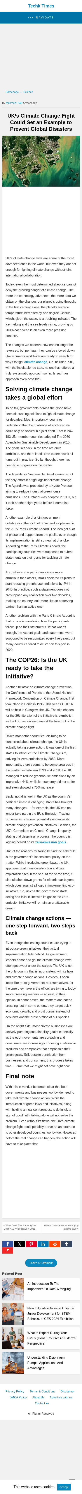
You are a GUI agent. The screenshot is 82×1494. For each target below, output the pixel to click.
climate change (35, 362)
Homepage (12, 92)
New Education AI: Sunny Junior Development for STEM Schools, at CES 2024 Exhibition (50, 1313)
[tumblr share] (66, 1246)
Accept (63, 1487)
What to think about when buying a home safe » (61, 1227)
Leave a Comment (41, 1263)
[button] (41, 18)
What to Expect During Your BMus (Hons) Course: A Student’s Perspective (51, 1338)
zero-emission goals (50, 842)
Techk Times (41, 6)
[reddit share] (55, 1246)
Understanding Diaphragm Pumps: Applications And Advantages (46, 1363)
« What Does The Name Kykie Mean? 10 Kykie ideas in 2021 (19, 1227)
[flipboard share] (7, 1252)
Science (28, 92)
